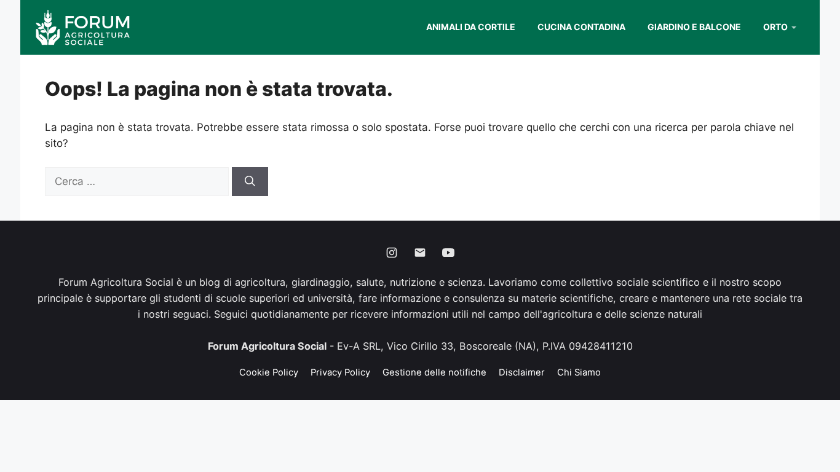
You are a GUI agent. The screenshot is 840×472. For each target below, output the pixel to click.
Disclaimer (522, 372)
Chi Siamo (579, 372)
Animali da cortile (470, 27)
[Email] (420, 252)
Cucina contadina (581, 27)
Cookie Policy (268, 372)
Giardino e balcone (694, 27)
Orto (775, 27)
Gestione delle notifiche (434, 372)
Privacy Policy (340, 372)
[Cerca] (250, 182)
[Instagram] (391, 252)
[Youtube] (448, 252)
